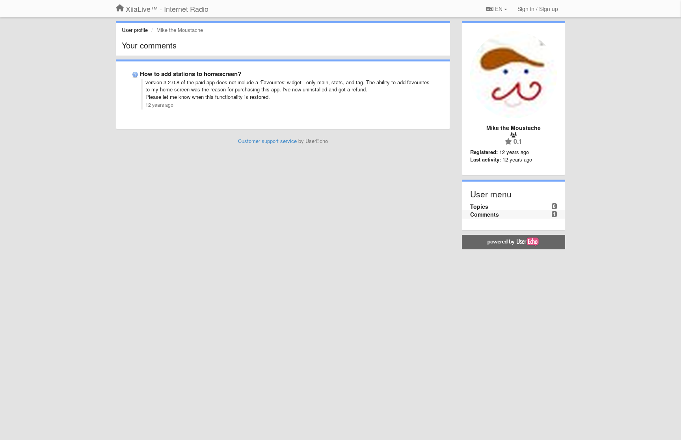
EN (498, 9)
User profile (135, 29)
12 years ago (159, 104)
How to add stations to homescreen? (190, 73)
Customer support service (267, 141)
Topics (479, 206)
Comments (484, 214)
